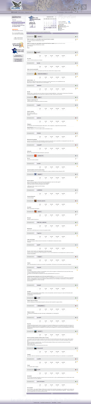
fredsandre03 (40, 348)
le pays (39, 256)
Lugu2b (38, 105)
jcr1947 (38, 297)
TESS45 (39, 133)
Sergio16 (39, 267)
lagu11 (39, 211)
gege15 (38, 52)
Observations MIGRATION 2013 (18, 56)
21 (53, 25)
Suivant (75, 33)
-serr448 (39, 358)
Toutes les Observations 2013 (18, 22)
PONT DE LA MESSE (41, 222)
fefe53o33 (39, 85)
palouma (39, 117)
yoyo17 (38, 244)
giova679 (39, 317)
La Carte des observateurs (17, 24)
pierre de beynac (40, 381)
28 (53, 27)
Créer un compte (69, 12)
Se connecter (60, 12)
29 (55, 27)
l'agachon (39, 233)
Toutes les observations (17, 21)
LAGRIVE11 (39, 190)
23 (44, 27)
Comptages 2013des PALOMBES (18, 60)
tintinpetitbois (41, 305)
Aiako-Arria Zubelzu (42, 73)
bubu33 (39, 36)
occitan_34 (40, 155)
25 (48, 27)
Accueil (15, 12)
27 (51, 27)
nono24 (38, 163)
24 (46, 27)
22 (55, 25)
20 (51, 25)
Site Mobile (54, 402)
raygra (39, 97)
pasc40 (38, 369)
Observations (21, 12)
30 (44, 29)
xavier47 (39, 331)
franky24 (39, 285)
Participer (14, 19)
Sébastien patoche (41, 200)
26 (50, 27)
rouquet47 (39, 145)
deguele (39, 174)
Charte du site (36, 402)
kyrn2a (38, 63)
